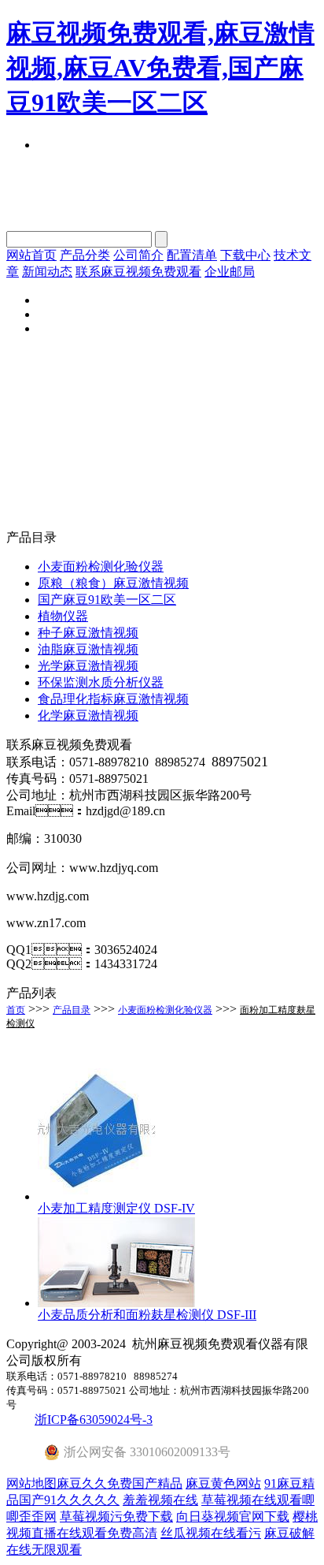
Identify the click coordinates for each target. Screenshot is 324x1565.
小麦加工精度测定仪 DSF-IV (116, 1208)
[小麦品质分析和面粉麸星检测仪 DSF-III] (116, 1303)
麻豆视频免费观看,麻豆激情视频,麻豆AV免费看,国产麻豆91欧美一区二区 (160, 68)
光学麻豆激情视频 (88, 666)
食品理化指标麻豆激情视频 (113, 699)
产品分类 (85, 255)
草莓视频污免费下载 (116, 1516)
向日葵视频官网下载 (232, 1516)
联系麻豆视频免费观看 (138, 271)
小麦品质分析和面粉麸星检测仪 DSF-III (147, 1314)
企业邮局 (229, 271)
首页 (15, 1009)
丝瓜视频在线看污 (210, 1533)
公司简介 (138, 255)
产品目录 (71, 1009)
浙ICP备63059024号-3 (94, 1419)
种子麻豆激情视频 (88, 632)
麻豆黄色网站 (223, 1483)
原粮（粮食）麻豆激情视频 (113, 583)
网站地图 (31, 1483)
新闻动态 (47, 271)
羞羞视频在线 (160, 1500)
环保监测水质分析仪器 (101, 682)
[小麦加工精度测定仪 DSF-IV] (97, 1196)
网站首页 (31, 255)
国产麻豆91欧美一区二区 (107, 599)
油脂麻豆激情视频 (88, 649)
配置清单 (192, 255)
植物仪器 (63, 616)
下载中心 (245, 255)
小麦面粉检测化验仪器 (101, 566)
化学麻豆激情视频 (88, 715)
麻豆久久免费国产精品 (119, 1483)
